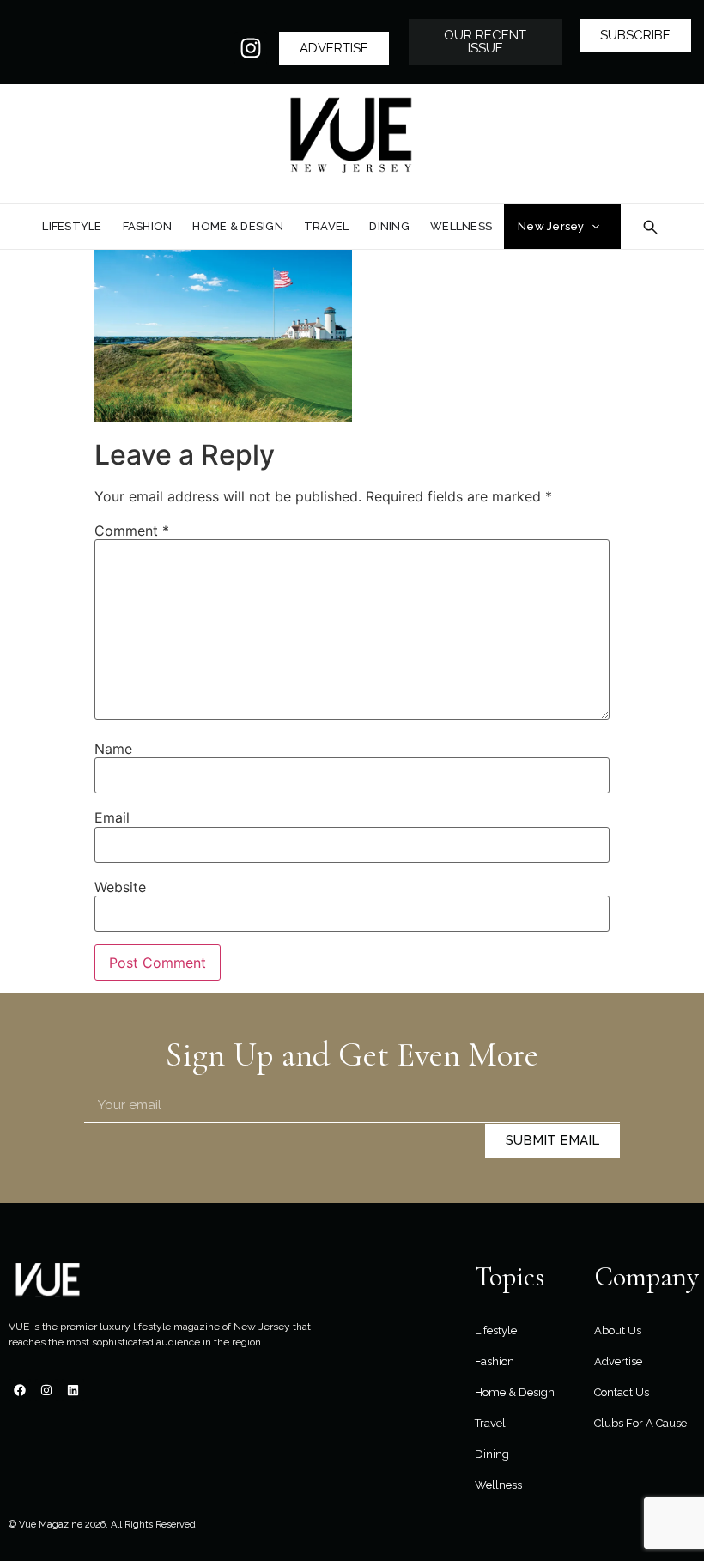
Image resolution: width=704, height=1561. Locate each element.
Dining (492, 1454)
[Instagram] (250, 48)
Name (113, 749)
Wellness (498, 1485)
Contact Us (621, 1392)
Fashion (494, 1361)
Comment (131, 531)
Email (112, 817)
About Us (617, 1330)
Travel (490, 1423)
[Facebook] (20, 1390)
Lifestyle (496, 1330)
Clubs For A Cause (640, 1423)
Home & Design (515, 1392)
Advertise (618, 1361)
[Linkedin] (73, 1390)
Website (120, 887)
